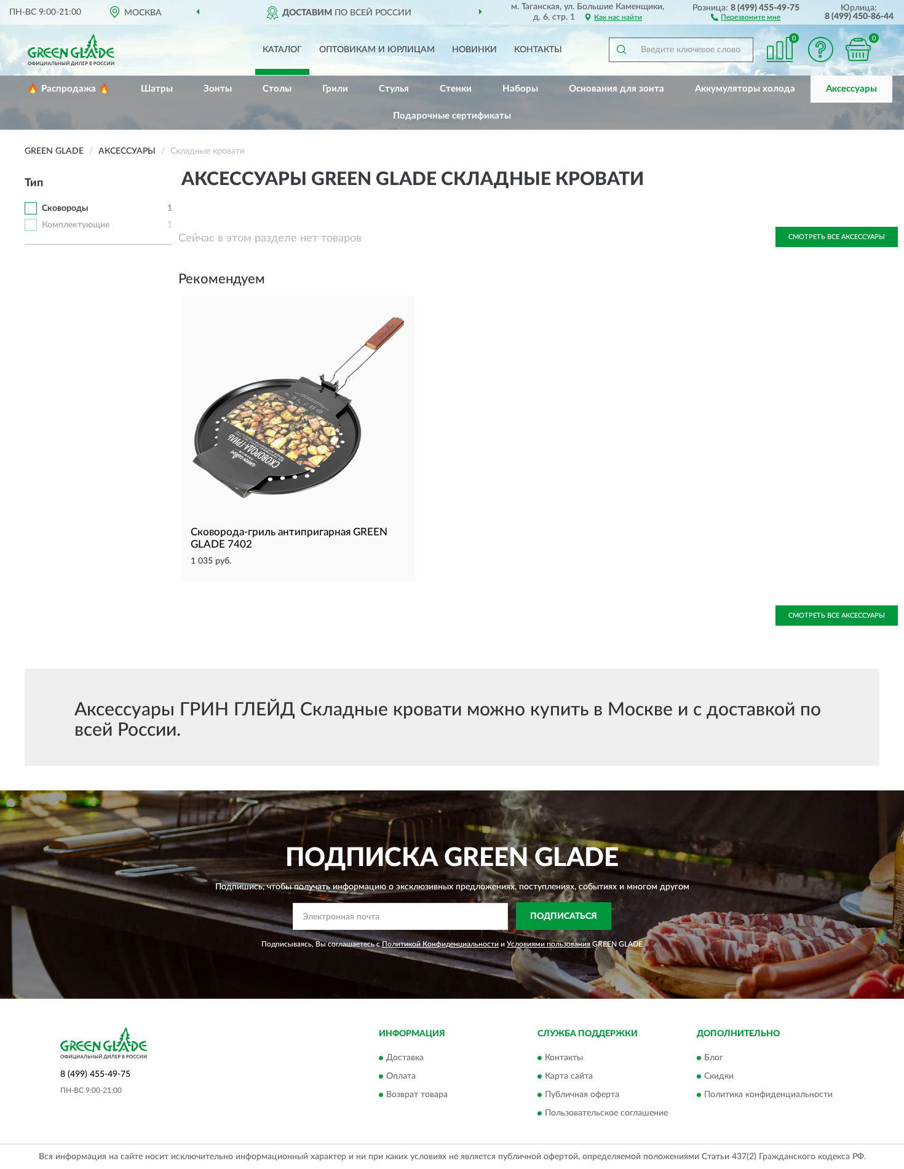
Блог (713, 1057)
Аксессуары (851, 88)
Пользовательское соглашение (606, 1113)
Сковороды (65, 208)
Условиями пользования (548, 944)
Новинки (474, 49)
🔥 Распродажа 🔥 (68, 88)
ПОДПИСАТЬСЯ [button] (563, 916)
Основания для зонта (616, 88)
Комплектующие (75, 225)
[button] (745, 16)
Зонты (218, 88)
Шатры (157, 88)
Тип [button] (34, 183)
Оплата (401, 1076)
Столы (277, 88)
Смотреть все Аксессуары (836, 237)
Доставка (405, 1057)
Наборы (520, 88)
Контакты (538, 49)
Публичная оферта (582, 1094)
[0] (857, 49)
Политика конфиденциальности (768, 1094)
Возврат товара (417, 1094)
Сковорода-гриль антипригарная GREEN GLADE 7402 (289, 538)
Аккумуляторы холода (745, 88)
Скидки (719, 1076)
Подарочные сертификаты (452, 115)
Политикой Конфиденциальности (440, 944)
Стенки (456, 88)
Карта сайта (569, 1076)
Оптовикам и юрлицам (377, 49)
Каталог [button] (282, 49)
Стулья (394, 88)
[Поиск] (621, 49)
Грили (335, 88)
